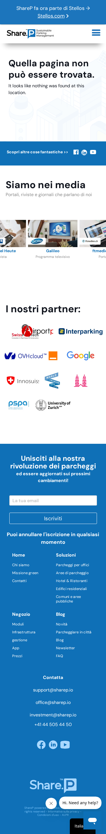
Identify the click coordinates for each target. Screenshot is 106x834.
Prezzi (17, 655)
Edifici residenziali (71, 588)
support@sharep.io (53, 690)
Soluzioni (66, 555)
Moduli (18, 624)
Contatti (19, 580)
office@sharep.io (53, 702)
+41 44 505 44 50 (53, 724)
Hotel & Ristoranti (71, 580)
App (16, 648)
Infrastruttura (24, 632)
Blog (60, 614)
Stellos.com (51, 15)
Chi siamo (20, 565)
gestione (19, 640)
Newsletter (65, 648)
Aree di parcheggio (72, 572)
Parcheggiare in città (73, 632)
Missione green (25, 572)
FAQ (59, 655)
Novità (62, 624)
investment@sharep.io (53, 715)
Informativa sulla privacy (63, 811)
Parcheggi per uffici (72, 565)
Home (18, 555)
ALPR (65, 815)
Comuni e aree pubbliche (68, 599)
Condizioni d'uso (48, 815)
